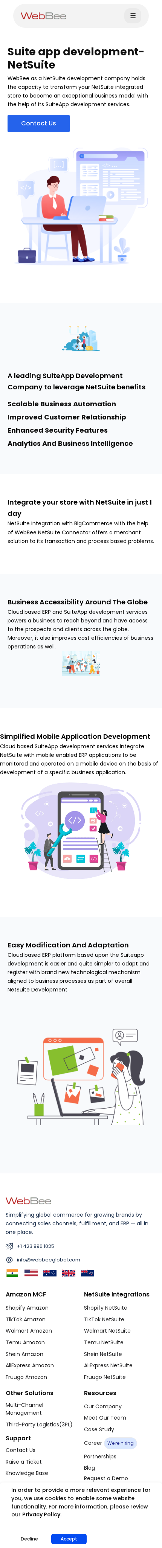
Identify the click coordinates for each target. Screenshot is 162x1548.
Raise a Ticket (24, 1462)
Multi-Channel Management (24, 1409)
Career (109, 1443)
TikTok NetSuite (104, 1319)
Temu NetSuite (104, 1342)
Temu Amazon (25, 1342)
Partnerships (100, 1456)
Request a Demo (106, 1478)
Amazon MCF (26, 1294)
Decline (29, 1539)
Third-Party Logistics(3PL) (39, 1424)
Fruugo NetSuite (105, 1377)
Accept (69, 1539)
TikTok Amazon (26, 1319)
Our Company (103, 1406)
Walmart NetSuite (107, 1330)
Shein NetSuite (103, 1354)
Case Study (99, 1429)
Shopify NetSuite (105, 1308)
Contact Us (20, 1450)
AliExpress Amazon (30, 1365)
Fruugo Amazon (26, 1377)
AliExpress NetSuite (108, 1365)
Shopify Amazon (27, 1308)
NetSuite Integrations (117, 1294)
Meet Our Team (105, 1417)
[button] (132, 15)
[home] (43, 15)
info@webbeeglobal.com (48, 1259)
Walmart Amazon (29, 1330)
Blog (89, 1468)
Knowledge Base (27, 1473)
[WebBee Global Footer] (28, 1200)
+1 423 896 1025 (35, 1246)
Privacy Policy (41, 1514)
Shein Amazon (24, 1354)
